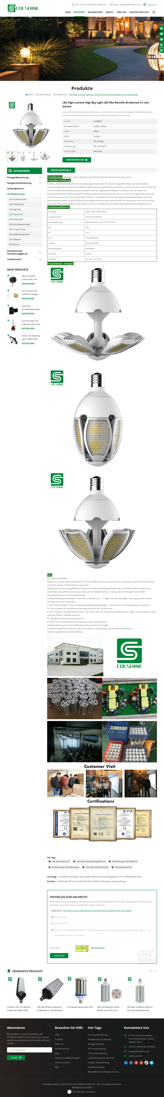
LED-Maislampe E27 (61, 861)
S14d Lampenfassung (97, 1053)
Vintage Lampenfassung (98, 1062)
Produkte (79, 12)
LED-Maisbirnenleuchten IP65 (50, 1007)
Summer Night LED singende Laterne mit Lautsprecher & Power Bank (31, 322)
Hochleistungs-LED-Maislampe (65, 867)
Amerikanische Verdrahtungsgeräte (17, 252)
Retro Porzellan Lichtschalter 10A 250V (29, 278)
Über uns (121, 12)
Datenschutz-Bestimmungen (67, 1058)
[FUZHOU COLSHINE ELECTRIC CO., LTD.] (23, 8)
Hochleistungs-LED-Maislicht (124, 861)
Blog (57, 1053)
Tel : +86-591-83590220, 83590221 (91, 4)
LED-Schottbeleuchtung (19, 224)
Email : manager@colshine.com (127, 4)
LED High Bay (15, 209)
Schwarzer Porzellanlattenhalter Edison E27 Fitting (31, 308)
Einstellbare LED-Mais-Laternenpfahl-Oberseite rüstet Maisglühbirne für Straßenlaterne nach (100, 876)
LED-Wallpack (15, 239)
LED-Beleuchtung (42, 94)
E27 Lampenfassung (97, 1048)
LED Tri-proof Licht (17, 229)
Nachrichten (95, 12)
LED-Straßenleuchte (17, 199)
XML (57, 1067)
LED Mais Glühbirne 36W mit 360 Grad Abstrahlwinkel (110, 1009)
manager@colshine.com (139, 1051)
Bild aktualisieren (98, 948)
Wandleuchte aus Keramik (99, 1039)
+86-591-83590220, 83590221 (142, 1046)
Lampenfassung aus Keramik (101, 1058)
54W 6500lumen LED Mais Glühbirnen (139, 1009)
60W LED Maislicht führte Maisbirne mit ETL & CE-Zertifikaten (78, 1009)
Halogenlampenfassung (19, 183)
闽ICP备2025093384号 (82, 1087)
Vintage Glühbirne (96, 1044)
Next (155, 970)
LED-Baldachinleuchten (19, 234)
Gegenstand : (91, 910)
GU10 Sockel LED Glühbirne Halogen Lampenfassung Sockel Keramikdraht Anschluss (32, 293)
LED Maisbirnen (16, 214)
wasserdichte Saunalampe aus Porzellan (104, 1071)
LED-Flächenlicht (16, 204)
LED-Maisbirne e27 (123, 867)
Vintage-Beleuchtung (18, 177)
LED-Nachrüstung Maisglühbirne (91, 861)
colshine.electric (136, 1056)
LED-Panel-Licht (16, 219)
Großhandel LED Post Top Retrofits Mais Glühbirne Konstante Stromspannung (91, 881)
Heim (67, 12)
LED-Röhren (14, 244)
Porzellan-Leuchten (96, 1067)
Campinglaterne (15, 188)
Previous (151, 970)
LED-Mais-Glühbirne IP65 (97, 867)
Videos (109, 12)
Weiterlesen (28, 283)
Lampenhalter (14, 259)
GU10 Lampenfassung (98, 1034)
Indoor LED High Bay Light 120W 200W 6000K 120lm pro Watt (32, 337)
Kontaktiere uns (139, 12)
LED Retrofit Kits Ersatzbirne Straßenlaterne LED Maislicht (19, 1009)
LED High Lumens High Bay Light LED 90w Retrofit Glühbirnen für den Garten (97, 910)
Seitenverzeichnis (62, 1062)
